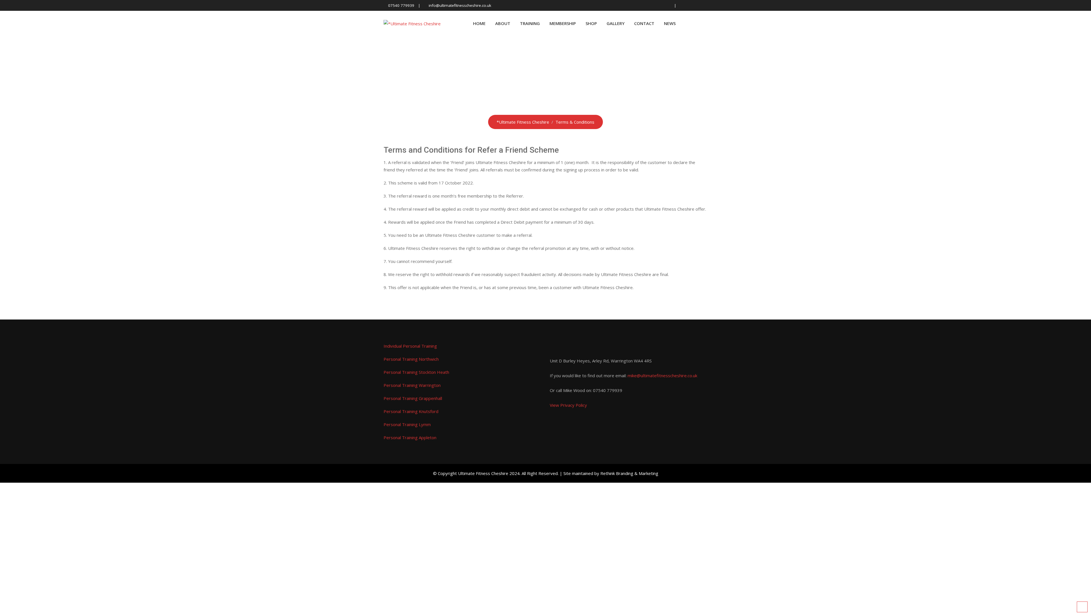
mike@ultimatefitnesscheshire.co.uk (662, 375)
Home (479, 23)
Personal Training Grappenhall (413, 398)
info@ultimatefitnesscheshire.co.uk (460, 5)
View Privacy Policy (568, 405)
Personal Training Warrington (412, 385)
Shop (591, 23)
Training (530, 23)
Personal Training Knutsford (411, 411)
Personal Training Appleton (410, 437)
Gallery (615, 23)
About (502, 23)
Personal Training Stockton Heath (416, 372)
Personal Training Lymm (407, 424)
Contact (644, 23)
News (670, 23)
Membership (562, 23)
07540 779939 (401, 5)
